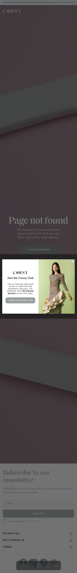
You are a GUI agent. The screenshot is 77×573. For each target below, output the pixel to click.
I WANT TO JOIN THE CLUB (20, 300)
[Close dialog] (72, 261)
